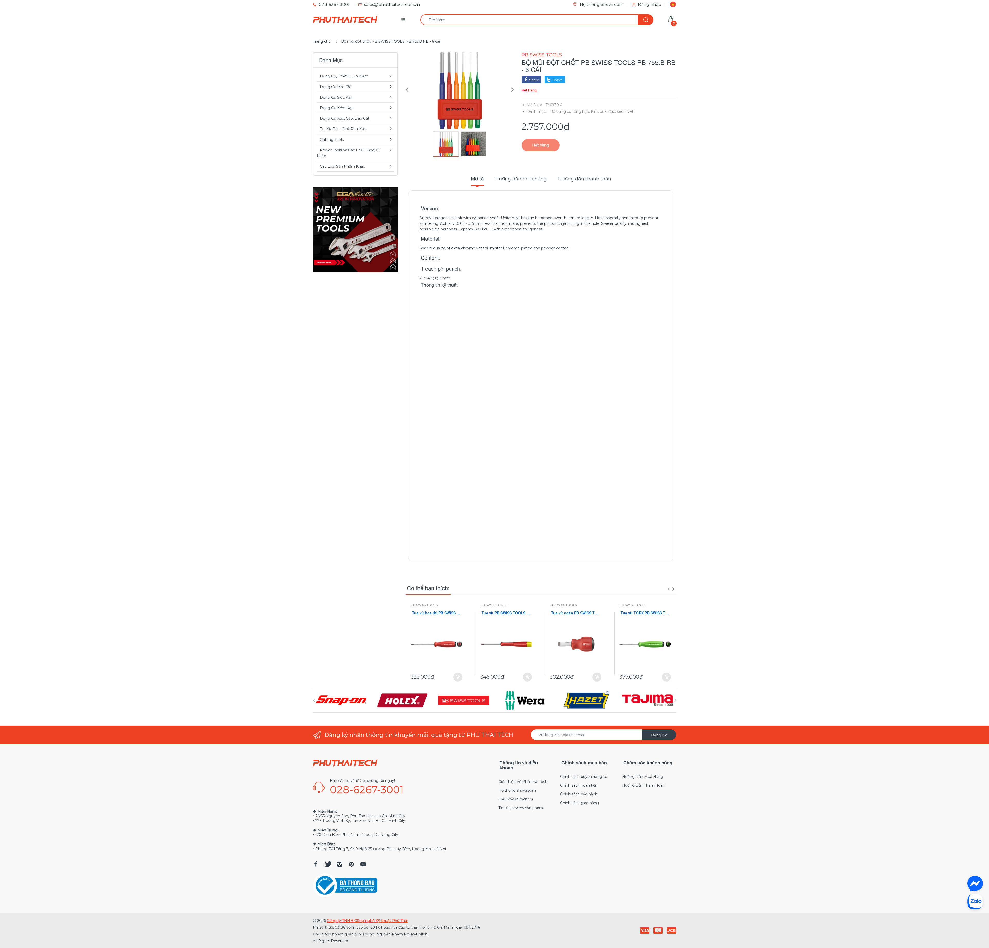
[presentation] (668, 589)
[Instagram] (339, 864)
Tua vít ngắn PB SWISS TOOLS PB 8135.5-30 (575, 612)
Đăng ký (659, 735)
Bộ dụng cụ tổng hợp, (570, 111)
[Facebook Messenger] (975, 883)
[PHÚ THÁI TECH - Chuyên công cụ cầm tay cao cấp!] (345, 20)
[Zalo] (975, 901)
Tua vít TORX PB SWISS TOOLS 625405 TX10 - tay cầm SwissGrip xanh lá (645, 612)
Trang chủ (322, 41)
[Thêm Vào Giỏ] (457, 677)
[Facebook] (316, 864)
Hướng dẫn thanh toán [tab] (584, 179)
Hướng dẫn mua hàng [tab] (521, 179)
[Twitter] (327, 864)
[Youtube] (363, 864)
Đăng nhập (649, 4)
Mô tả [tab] (477, 179)
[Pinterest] (351, 864)
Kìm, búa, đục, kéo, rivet (612, 111)
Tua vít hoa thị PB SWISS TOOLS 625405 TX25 (436, 612)
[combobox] (537, 20)
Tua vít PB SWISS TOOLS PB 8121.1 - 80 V (506, 612)
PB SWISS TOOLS (542, 55)
